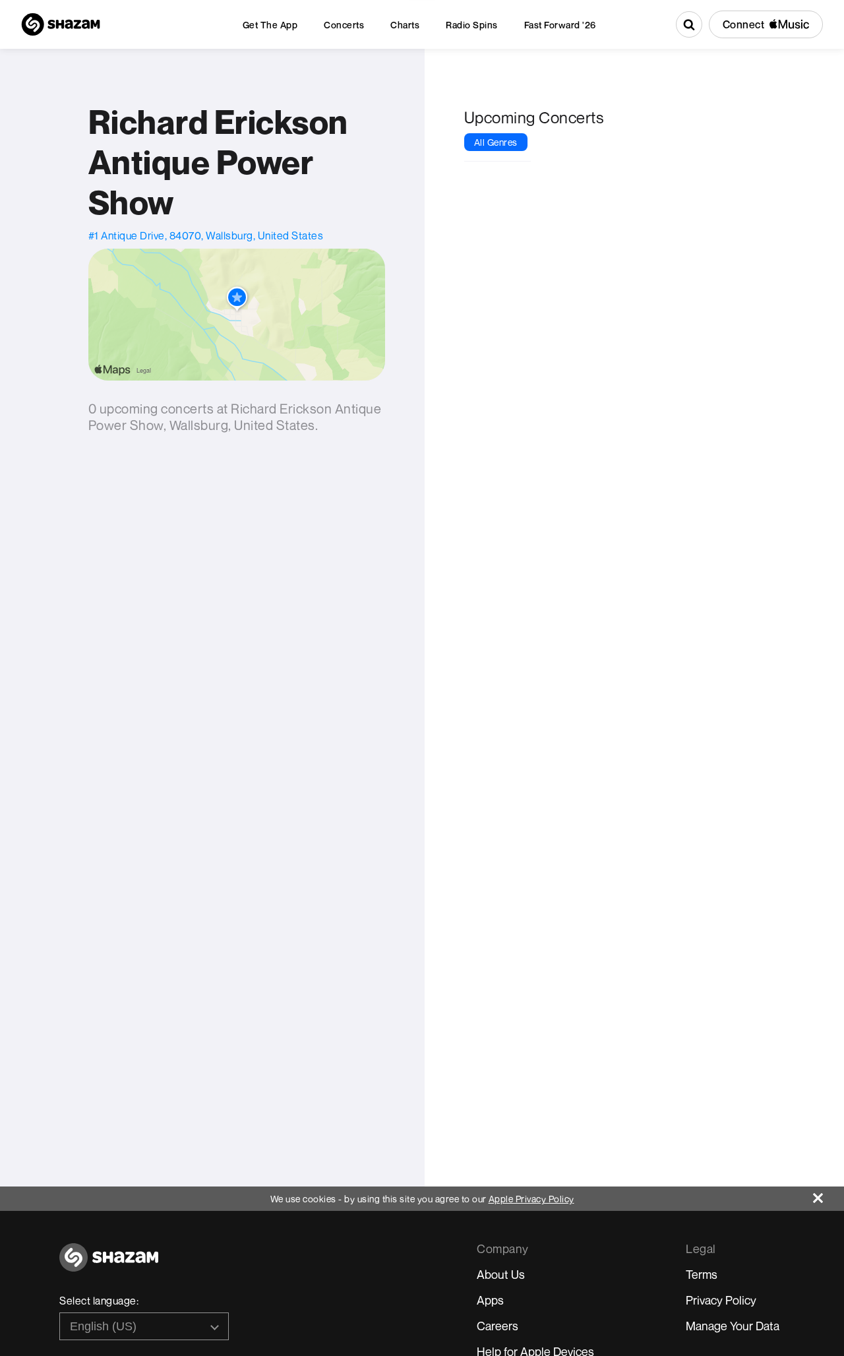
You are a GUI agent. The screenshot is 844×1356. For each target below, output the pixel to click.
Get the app (270, 24)
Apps (490, 1300)
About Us (501, 1274)
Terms (701, 1274)
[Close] (828, 1195)
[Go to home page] (108, 1264)
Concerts (344, 24)
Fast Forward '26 (560, 24)
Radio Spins (472, 24)
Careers (497, 1325)
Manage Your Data (732, 1325)
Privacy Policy (721, 1300)
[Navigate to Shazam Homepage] (60, 24)
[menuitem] (270, 24)
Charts (404, 24)
